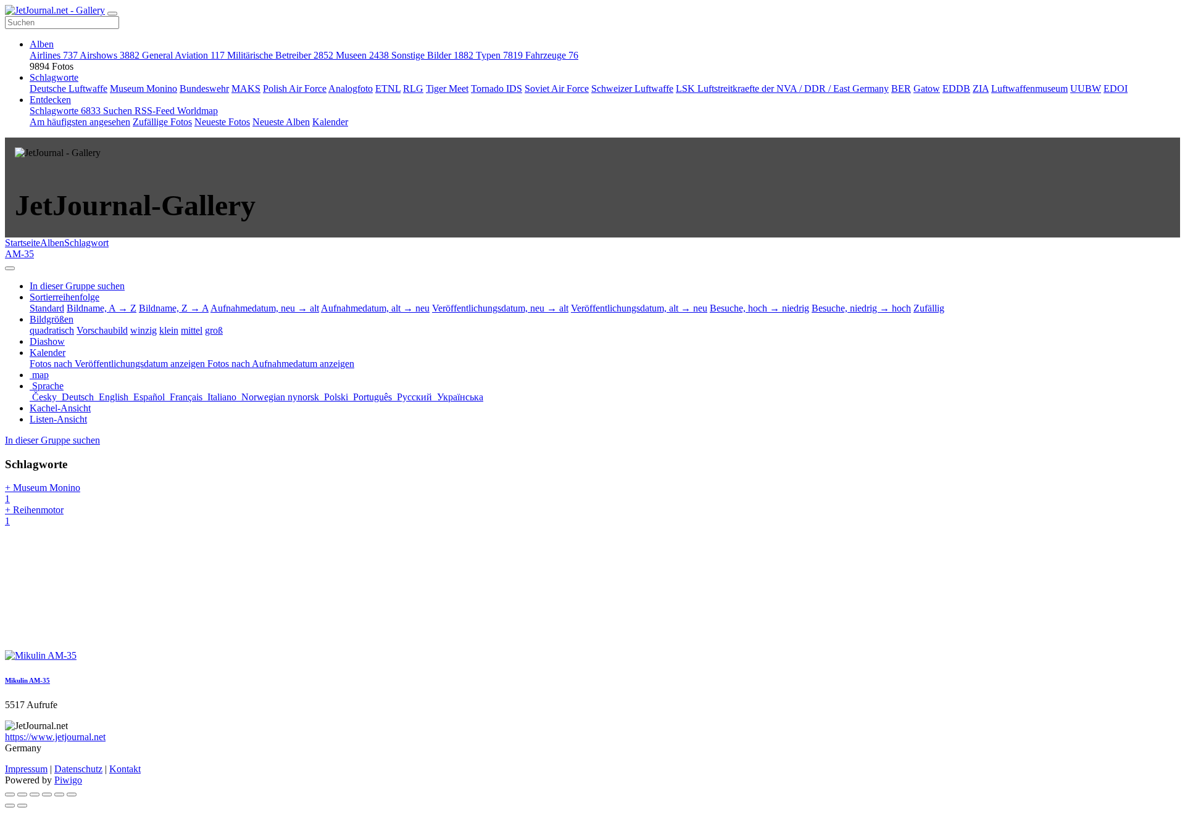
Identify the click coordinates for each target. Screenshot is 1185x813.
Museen (362, 55)
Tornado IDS (496, 88)
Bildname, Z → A (174, 308)
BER (901, 88)
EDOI (1116, 88)
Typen (499, 55)
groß (214, 330)
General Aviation (183, 55)
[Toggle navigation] (112, 13)
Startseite (22, 242)
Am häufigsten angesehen (80, 122)
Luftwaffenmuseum (1029, 88)
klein (168, 330)
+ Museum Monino (42, 493)
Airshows (109, 55)
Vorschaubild (102, 330)
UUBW (1085, 88)
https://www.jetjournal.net (55, 737)
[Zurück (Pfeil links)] (10, 805)
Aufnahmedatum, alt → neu (375, 308)
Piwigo (68, 780)
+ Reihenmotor (34, 515)
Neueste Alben (281, 122)
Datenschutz (78, 769)
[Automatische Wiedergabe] (72, 794)
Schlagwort (86, 242)
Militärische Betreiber (280, 55)
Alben (42, 44)
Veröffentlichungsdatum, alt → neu (639, 308)
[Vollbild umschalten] (35, 794)
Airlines (54, 55)
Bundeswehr (204, 88)
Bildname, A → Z (101, 308)
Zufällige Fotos (162, 122)
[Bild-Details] (59, 794)
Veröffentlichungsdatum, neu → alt (500, 308)
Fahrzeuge (551, 55)
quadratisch (52, 330)
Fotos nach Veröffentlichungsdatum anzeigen (118, 363)
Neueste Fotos (222, 122)
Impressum (26, 769)
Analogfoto (350, 88)
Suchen (119, 110)
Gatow (926, 88)
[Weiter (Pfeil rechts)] (22, 805)
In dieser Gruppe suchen (52, 440)
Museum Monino (143, 88)
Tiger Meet (447, 88)
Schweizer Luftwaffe (632, 88)
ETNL (388, 88)
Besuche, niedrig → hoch (861, 308)
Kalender (330, 122)
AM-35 (19, 254)
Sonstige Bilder (432, 55)
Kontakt (125, 769)
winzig (143, 330)
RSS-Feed (156, 110)
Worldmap (197, 110)
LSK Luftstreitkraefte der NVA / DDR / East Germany (782, 88)
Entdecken (50, 99)
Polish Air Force (294, 88)
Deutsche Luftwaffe (68, 88)
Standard (47, 308)
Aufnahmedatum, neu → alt (264, 308)
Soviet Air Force (557, 88)
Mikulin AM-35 (27, 680)
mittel (191, 330)
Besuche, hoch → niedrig (759, 308)
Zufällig (928, 308)
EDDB (956, 88)
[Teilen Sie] (22, 794)
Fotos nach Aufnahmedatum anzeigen (280, 363)
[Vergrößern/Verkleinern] (47, 794)
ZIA (981, 88)
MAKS (245, 88)
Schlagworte (54, 77)
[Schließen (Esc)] (10, 794)
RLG (413, 88)
